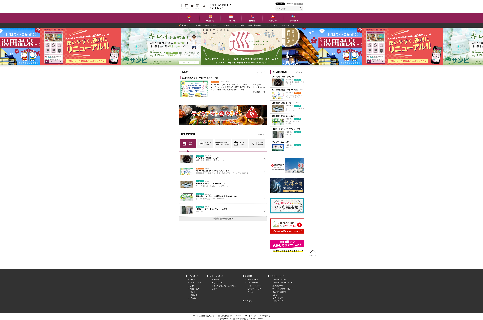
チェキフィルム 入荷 (280, 142)
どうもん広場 (217, 283)
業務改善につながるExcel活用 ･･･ (285, 116)
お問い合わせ (277, 301)
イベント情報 (252, 283)
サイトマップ (277, 298)
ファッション (195, 283)
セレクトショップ (212, 25)
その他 (193, 298)
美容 (192, 286)
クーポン (250, 292)
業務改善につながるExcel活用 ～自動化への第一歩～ (217, 196)
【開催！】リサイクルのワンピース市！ (211, 209)
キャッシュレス (288, 25)
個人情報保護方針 (279, 292)
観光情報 (215, 280)
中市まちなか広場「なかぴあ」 (224, 286)
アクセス (248, 301)
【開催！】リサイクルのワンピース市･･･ (287, 129)
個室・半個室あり (255, 25)
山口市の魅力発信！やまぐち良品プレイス (200, 78)
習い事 (193, 292)
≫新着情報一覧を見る (223, 218)
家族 (242, 25)
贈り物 (198, 25)
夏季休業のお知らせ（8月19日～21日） (211, 183)
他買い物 (193, 295)
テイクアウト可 (230, 25)
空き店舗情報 (277, 286)
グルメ (193, 280)
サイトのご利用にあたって (283, 289)
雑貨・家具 (194, 289)
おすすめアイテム (254, 289)
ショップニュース (254, 286)
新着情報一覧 (252, 280)
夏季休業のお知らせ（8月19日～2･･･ (286, 103)
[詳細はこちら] (259, 92)
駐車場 (214, 289)
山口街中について (279, 280)
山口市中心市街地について (283, 283)
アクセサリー (272, 25)
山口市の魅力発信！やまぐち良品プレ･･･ (287, 90)
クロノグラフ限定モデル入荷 (283, 77)
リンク (275, 295)
